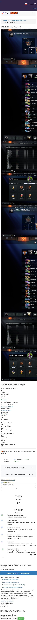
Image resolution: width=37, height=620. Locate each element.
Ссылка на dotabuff (6, 407)
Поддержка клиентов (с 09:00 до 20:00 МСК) (13, 585)
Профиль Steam (6, 410)
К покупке (20, 618)
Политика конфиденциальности (10, 582)
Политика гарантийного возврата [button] (15, 468)
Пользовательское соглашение (10, 579)
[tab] (18, 468)
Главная (5, 20)
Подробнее (32, 545)
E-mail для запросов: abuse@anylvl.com (12, 587)
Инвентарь (4, 414)
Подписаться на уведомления (18, 573)
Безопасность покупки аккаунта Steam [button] (17, 474)
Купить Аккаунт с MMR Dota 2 (18, 20)
